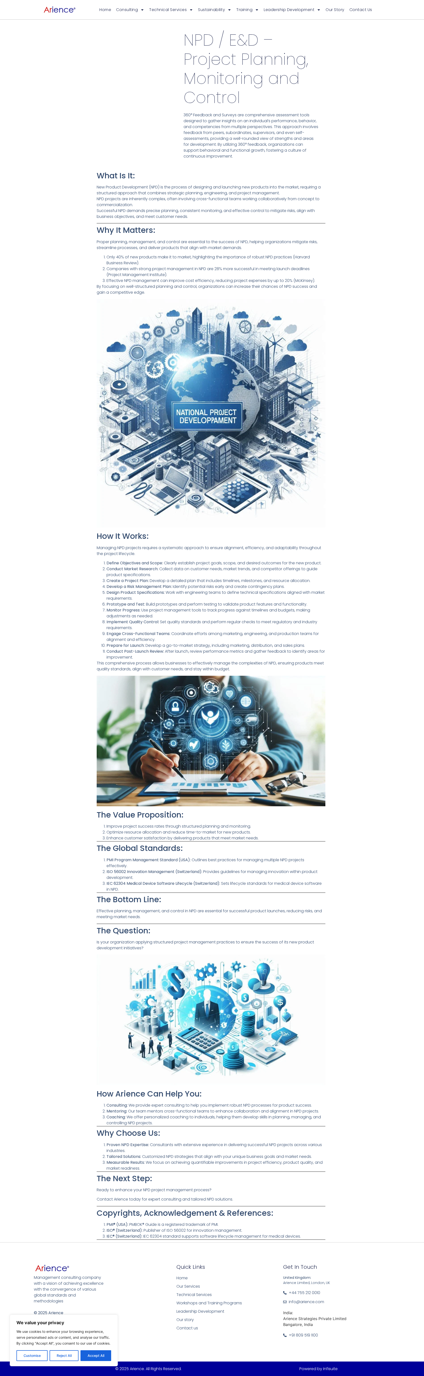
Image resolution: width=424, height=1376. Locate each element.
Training (244, 10)
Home (105, 10)
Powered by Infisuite (318, 1369)
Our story (335, 10)
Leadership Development (289, 10)
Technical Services (168, 10)
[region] (64, 1340)
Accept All (96, 1355)
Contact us (360, 10)
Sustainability (211, 10)
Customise (32, 1355)
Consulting (127, 10)
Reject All (64, 1355)
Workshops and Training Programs (209, 1303)
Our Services (188, 1286)
